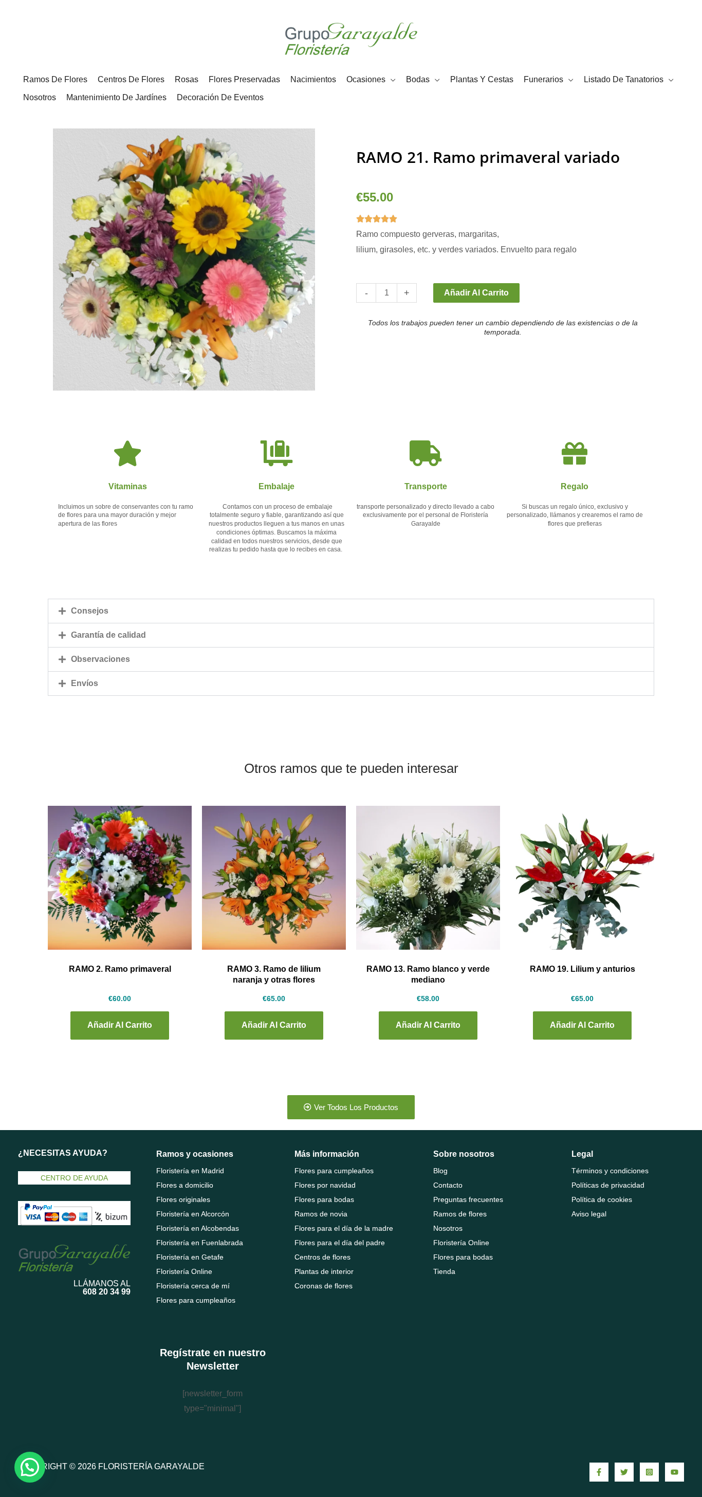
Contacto (448, 1185)
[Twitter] (624, 1472)
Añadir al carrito (476, 292)
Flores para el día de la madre (343, 1228)
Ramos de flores (460, 1214)
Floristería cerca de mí (193, 1286)
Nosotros (448, 1228)
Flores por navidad (325, 1185)
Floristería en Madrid (190, 1171)
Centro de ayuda (74, 1178)
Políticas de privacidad (607, 1185)
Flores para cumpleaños (195, 1300)
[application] (390, 79)
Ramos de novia (320, 1214)
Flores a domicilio (184, 1185)
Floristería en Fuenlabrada (199, 1243)
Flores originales (183, 1199)
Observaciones (100, 659)
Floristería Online (184, 1271)
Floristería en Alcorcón (192, 1214)
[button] (351, 611)
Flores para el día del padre (339, 1243)
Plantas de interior (324, 1271)
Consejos (89, 610)
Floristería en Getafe (190, 1257)
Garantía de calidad (108, 635)
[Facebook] (598, 1472)
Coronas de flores (323, 1286)
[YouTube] (674, 1472)
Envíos (84, 683)
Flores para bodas (324, 1199)
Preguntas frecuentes (468, 1199)
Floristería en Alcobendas (197, 1228)
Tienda (444, 1271)
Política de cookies (601, 1199)
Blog (440, 1171)
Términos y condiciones (610, 1171)
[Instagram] (649, 1472)
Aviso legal (588, 1214)
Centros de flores (322, 1257)
